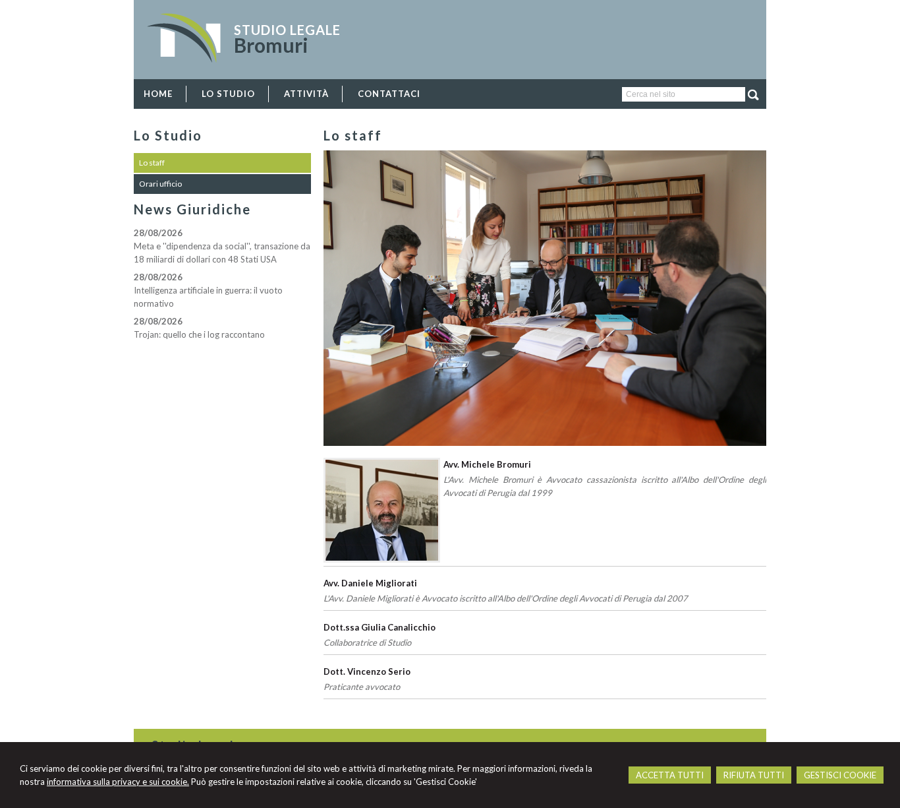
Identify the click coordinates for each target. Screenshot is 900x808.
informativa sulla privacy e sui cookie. (118, 781)
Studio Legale (287, 30)
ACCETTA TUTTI (670, 775)
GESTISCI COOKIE (840, 775)
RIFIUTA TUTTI (753, 775)
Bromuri (271, 45)
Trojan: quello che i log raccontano (199, 334)
